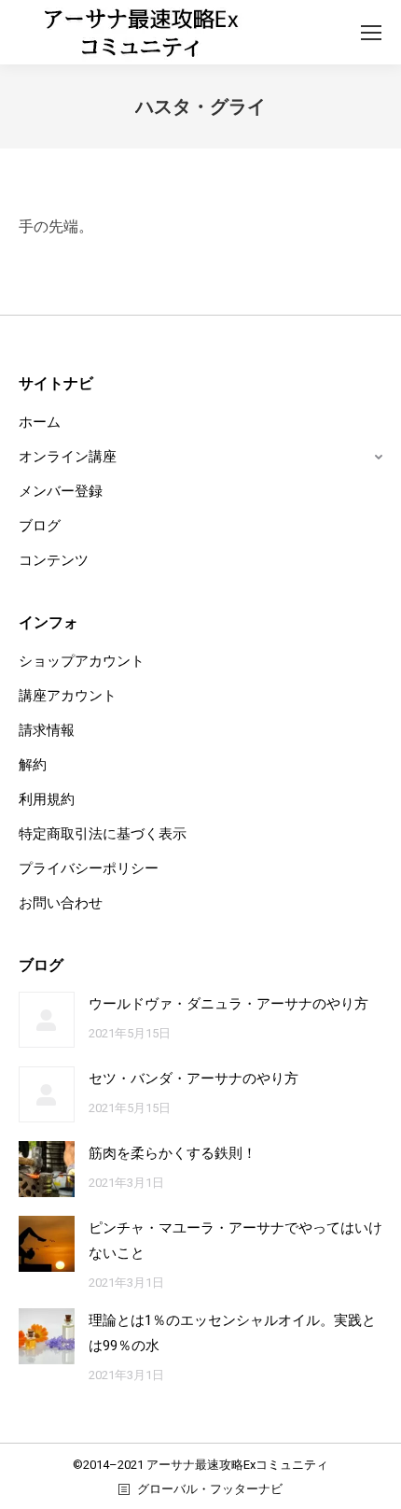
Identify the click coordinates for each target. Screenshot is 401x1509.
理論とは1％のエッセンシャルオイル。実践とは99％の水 (232, 1333)
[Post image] (47, 1020)
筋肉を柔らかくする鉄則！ (172, 1153)
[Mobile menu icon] (371, 32)
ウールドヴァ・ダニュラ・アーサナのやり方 (228, 1003)
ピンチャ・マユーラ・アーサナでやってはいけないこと (235, 1241)
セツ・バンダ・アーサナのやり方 (193, 1078)
